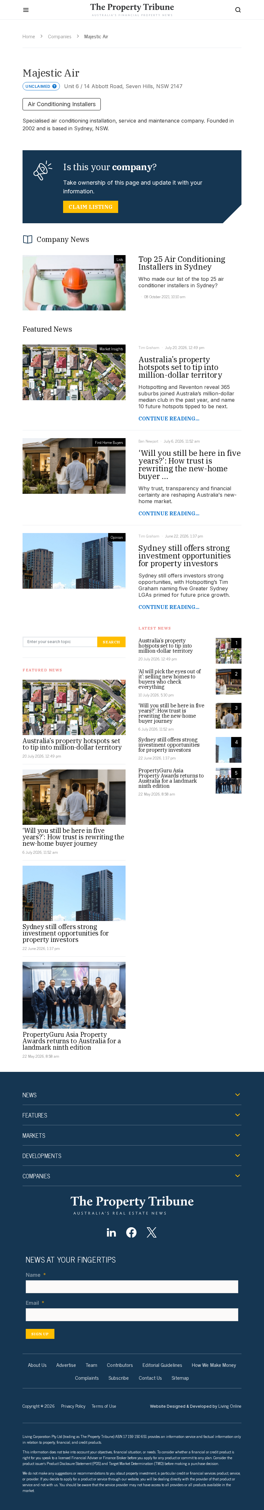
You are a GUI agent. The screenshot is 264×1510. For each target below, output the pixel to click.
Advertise (66, 1364)
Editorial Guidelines (162, 1364)
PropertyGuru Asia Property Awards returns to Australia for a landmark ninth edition (72, 1041)
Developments (42, 1155)
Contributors (120, 1364)
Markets (34, 1135)
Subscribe (118, 1377)
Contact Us (150, 1377)
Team (91, 1364)
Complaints (87, 1377)
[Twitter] (151, 1232)
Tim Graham (148, 347)
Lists (120, 259)
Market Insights (111, 348)
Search (111, 642)
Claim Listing (91, 207)
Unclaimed (38, 86)
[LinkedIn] (111, 1232)
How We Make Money (214, 1364)
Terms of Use (104, 1405)
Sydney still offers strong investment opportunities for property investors (66, 933)
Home (29, 36)
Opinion (117, 537)
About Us (37, 1364)
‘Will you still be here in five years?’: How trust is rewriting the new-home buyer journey (73, 837)
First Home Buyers (109, 442)
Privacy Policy (73, 1405)
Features (35, 1115)
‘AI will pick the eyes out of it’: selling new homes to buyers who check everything (169, 679)
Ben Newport (148, 441)
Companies (59, 36)
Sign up (40, 1333)
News (29, 1095)
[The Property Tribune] (132, 1205)
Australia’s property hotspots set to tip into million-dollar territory (72, 743)
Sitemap (180, 1377)
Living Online (229, 1405)
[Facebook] (131, 1232)
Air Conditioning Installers (62, 104)
